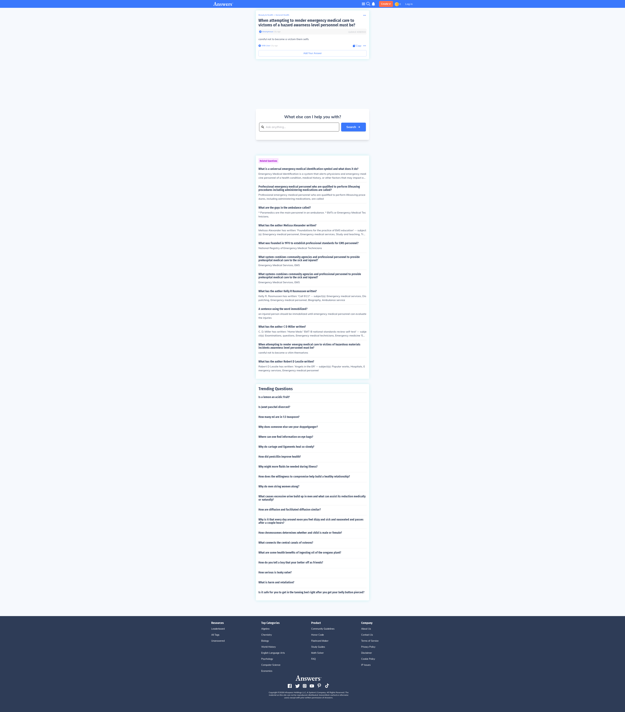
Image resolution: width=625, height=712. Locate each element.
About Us (366, 628)
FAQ (313, 658)
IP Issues (366, 664)
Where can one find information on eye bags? (285, 437)
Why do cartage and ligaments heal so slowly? (286, 447)
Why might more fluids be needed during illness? (288, 466)
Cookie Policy (368, 658)
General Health (282, 15)
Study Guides (318, 646)
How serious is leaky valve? (275, 572)
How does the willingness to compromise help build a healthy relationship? (304, 476)
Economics (266, 670)
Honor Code (317, 634)
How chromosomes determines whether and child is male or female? (300, 532)
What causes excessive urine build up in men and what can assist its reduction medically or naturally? (312, 498)
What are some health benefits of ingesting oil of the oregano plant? (299, 552)
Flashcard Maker (319, 640)
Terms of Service (370, 640)
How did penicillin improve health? (279, 456)
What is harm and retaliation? (276, 582)
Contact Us (367, 634)
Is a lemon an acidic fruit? (274, 397)
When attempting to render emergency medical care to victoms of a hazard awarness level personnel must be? (306, 23)
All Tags (215, 634)
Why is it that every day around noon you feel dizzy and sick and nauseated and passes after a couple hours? (310, 521)
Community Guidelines (322, 628)
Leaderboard (218, 628)
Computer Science (270, 664)
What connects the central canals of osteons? (285, 542)
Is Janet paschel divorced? (274, 407)
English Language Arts (273, 652)
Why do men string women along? (278, 486)
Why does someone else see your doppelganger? (288, 427)
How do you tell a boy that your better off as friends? (290, 562)
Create (384, 3)
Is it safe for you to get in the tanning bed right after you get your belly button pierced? (311, 592)
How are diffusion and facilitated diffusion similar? (289, 509)
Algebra (265, 628)
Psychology (267, 658)
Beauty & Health (265, 15)
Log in (409, 4)
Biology (265, 640)
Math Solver (317, 652)
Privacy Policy (368, 646)
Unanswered (218, 640)
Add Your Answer (312, 53)
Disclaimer (366, 652)
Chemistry (266, 634)
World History (268, 646)
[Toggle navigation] (363, 4)
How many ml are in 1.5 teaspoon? (278, 417)
